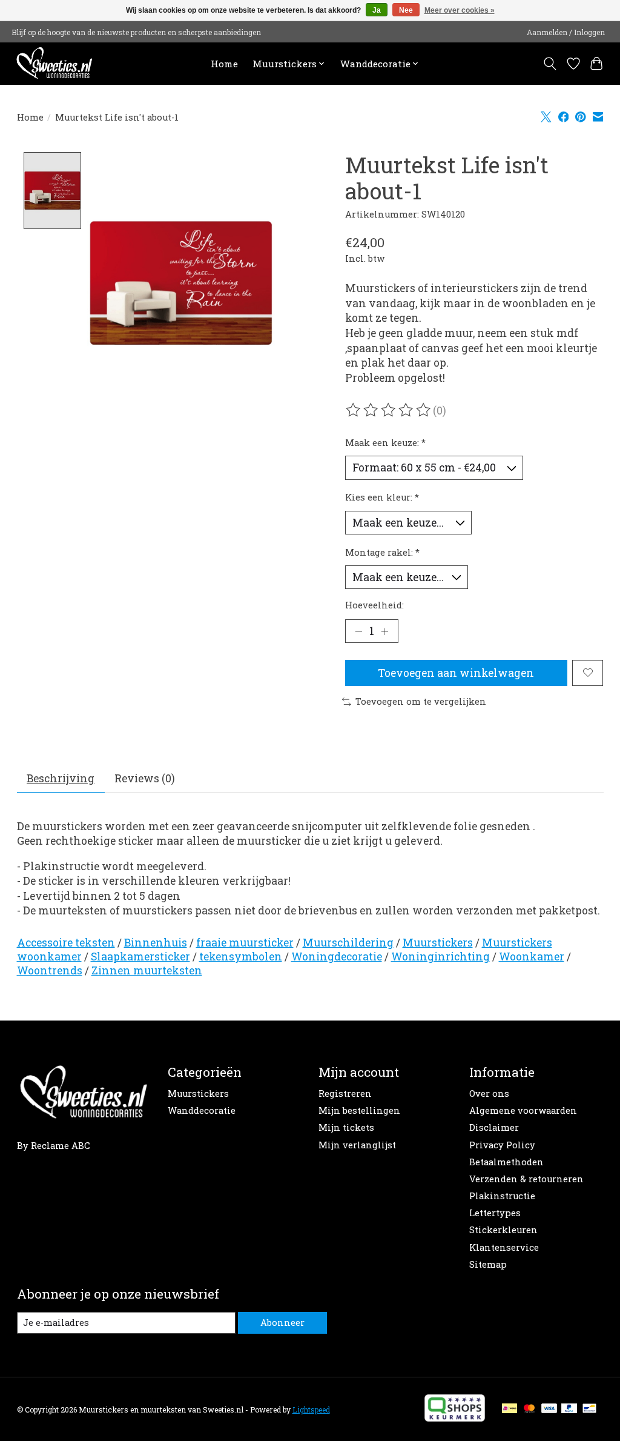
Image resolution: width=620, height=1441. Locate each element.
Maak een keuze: (385, 442)
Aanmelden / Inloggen (566, 32)
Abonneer (282, 1322)
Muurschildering (348, 943)
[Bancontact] (589, 1409)
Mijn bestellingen (359, 1110)
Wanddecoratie (202, 1110)
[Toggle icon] (549, 64)
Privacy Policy (502, 1145)
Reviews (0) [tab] (144, 778)
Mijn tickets (346, 1127)
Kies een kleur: (382, 497)
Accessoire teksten (66, 943)
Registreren (345, 1093)
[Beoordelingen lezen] (389, 410)
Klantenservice (504, 1247)
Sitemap (488, 1264)
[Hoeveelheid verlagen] (358, 630)
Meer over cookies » (459, 10)
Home (224, 64)
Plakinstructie (502, 1196)
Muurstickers (438, 943)
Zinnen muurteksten (146, 970)
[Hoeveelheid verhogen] (384, 630)
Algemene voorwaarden (523, 1110)
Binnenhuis (155, 943)
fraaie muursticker (245, 943)
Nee (406, 10)
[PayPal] (569, 1409)
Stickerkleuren (503, 1230)
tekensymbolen (240, 956)
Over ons (489, 1093)
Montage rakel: (382, 552)
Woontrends (49, 970)
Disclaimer (494, 1127)
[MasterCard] (529, 1409)
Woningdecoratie (336, 956)
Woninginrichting (440, 956)
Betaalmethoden (506, 1162)
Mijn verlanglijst (357, 1145)
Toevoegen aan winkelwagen (456, 673)
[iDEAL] (509, 1409)
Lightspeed (311, 1409)
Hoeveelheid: (374, 605)
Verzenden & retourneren (526, 1179)
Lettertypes (495, 1213)
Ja (376, 10)
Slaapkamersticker (140, 956)
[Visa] (549, 1409)
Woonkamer (531, 956)
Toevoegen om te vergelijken (420, 701)
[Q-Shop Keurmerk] (454, 1418)
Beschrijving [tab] (60, 778)
